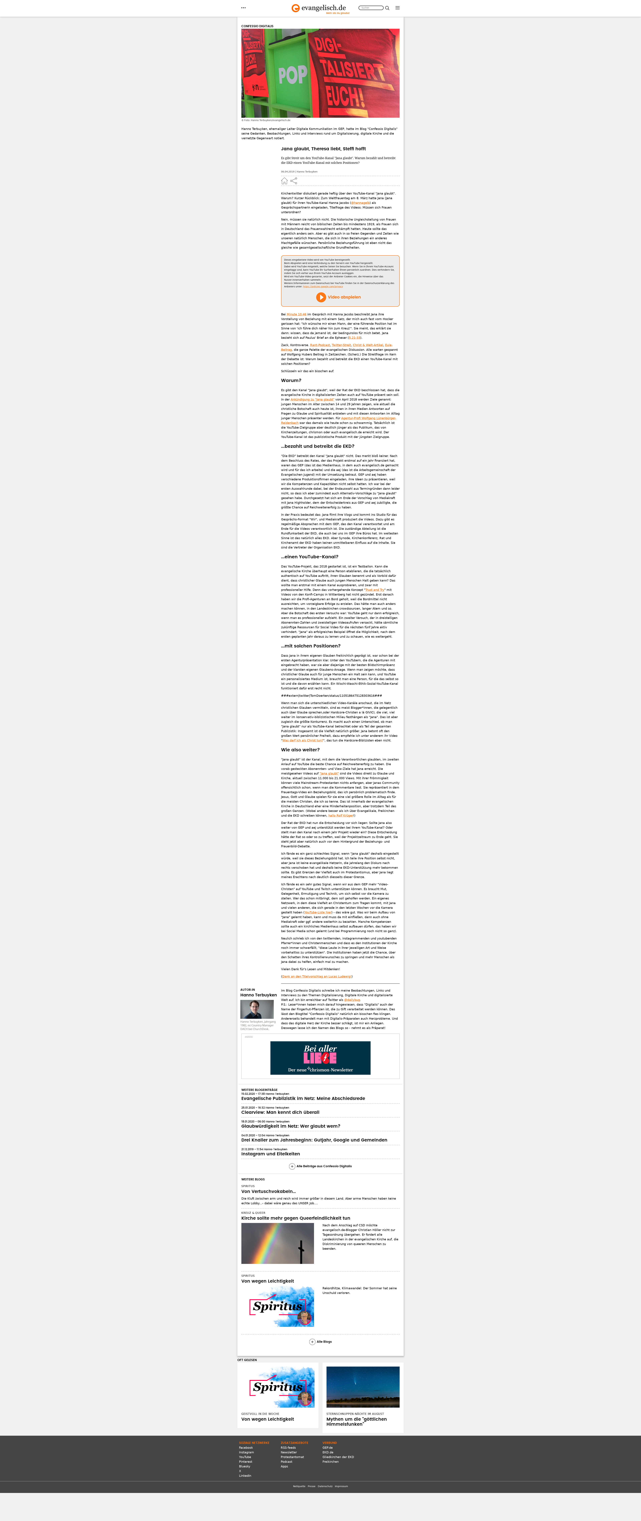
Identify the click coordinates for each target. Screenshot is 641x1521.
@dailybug (352, 1000)
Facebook (246, 1447)
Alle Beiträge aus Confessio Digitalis (324, 1166)
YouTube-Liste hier (317, 912)
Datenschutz (325, 1486)
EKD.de (328, 1452)
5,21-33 (354, 337)
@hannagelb (360, 203)
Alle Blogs (324, 1341)
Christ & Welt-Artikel (368, 345)
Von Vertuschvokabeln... (268, 1191)
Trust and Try (374, 590)
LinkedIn (245, 1475)
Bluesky (244, 1466)
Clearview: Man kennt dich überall (280, 1112)
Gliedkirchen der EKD (338, 1457)
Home (284, 180)
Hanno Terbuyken (307, 171)
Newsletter (289, 1452)
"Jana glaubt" (329, 773)
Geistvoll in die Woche (260, 1413)
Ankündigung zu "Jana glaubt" (312, 399)
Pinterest (245, 1461)
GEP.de (328, 1447)
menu (243, 8)
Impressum (341, 1486)
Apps (284, 1466)
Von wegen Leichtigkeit (267, 1281)
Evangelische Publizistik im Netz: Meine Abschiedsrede (303, 1098)
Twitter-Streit (341, 345)
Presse (311, 1486)
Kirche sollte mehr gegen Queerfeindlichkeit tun (295, 1218)
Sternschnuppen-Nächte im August (355, 1413)
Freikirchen (331, 1461)
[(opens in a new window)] (320, 1058)
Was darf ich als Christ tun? (302, 740)
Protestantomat (292, 1457)
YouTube (245, 1457)
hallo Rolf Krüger (340, 815)
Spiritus (248, 1186)
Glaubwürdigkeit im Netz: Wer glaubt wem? (291, 1126)
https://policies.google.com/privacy (323, 286)
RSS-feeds (288, 1447)
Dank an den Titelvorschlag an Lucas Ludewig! (317, 976)
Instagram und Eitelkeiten (270, 1154)
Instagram (246, 1452)
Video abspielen (344, 297)
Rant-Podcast (320, 345)
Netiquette (299, 1486)
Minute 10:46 (296, 314)
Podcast (286, 1461)
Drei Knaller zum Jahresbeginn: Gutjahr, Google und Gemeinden (314, 1140)
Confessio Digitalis (257, 26)
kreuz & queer (253, 1212)
